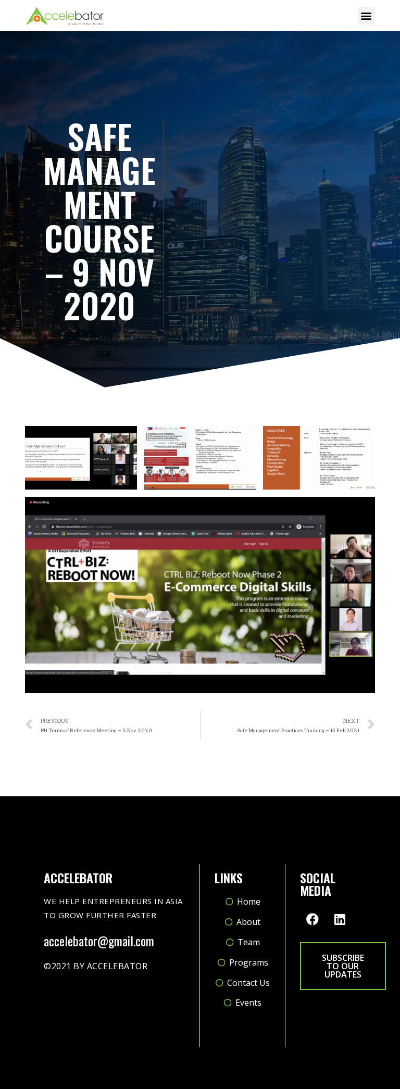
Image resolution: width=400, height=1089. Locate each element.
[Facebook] (312, 919)
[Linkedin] (340, 919)
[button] (366, 15)
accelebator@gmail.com (99, 940)
